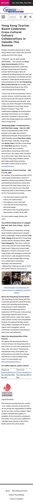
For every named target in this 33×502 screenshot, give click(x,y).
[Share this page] (30, 17)
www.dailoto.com (7, 166)
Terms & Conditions (16, 499)
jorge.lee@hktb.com (9, 372)
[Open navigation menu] (3, 17)
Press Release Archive (19, 491)
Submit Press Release (16, 495)
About (8, 491)
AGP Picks (5, 3)
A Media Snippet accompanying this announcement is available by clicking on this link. (16, 290)
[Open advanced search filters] (25, 17)
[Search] (21, 17)
